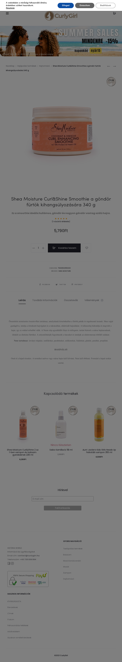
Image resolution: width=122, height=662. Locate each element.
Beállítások (105, 5)
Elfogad (65, 5)
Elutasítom (85, 5)
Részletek (10, 8)
